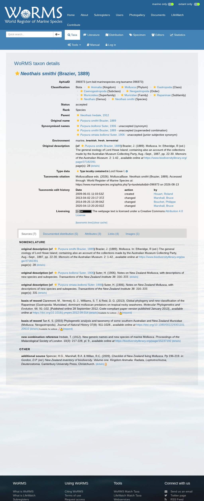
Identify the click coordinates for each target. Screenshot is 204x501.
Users (119, 15)
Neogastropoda (139, 91)
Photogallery (137, 15)
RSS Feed (177, 499)
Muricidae (131, 95)
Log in (111, 44)
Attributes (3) (93, 233)
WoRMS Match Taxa (126, 491)
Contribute (73, 24)
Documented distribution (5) (60, 233)
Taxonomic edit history (54, 189)
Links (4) (113, 233)
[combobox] (29, 34)
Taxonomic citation (57, 176)
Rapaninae (164, 95)
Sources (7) (29, 233)
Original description (56, 145)
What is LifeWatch (24, 495)
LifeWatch (177, 15)
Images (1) (132, 233)
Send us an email (181, 491)
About (84, 15)
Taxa (73, 34)
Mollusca (130, 87)
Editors (159, 34)
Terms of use (73, 495)
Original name (60, 120)
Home (71, 15)
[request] (127, 312)
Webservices (122, 499)
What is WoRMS (23, 491)
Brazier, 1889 (98, 120)
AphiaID (64, 81)
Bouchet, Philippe (165, 201)
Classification (60, 87)
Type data (63, 171)
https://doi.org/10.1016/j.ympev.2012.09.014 (60, 312)
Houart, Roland (163, 193)
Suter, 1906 (98, 126)
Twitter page (178, 495)
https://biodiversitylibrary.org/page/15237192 (143, 340)
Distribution (115, 34)
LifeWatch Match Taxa (127, 495)
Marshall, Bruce (164, 197)
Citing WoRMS (74, 491)
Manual (94, 44)
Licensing (63, 211)
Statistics (179, 34)
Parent (65, 115)
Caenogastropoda (95, 91)
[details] (95, 166)
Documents (158, 15)
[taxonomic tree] (84, 222)
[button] (17, 73)
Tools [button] (75, 44)
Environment (61, 140)
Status (65, 104)
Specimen (139, 34)
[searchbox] (28, 34)
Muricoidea (91, 95)
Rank (66, 109)
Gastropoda (164, 87)
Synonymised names (55, 126)
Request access (75, 499)
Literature (93, 34)
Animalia (96, 87)
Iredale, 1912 (94, 115)
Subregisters (102, 15)
